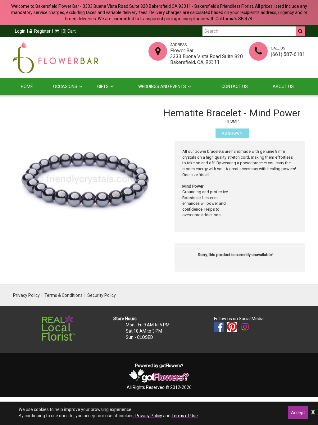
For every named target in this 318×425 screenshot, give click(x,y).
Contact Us (234, 86)
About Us (283, 86)
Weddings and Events (162, 86)
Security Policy (101, 295)
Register (42, 31)
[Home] (55, 57)
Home (27, 86)
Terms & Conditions (63, 295)
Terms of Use (184, 415)
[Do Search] (300, 31)
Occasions (65, 86)
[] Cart (68, 31)
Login (20, 31)
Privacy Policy (26, 295)
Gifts (103, 86)
